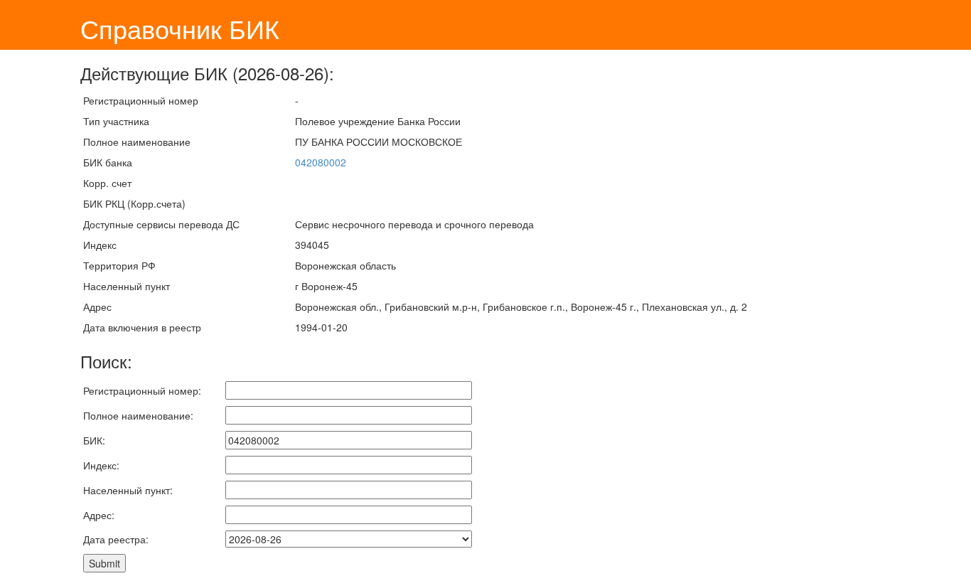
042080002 (320, 162)
